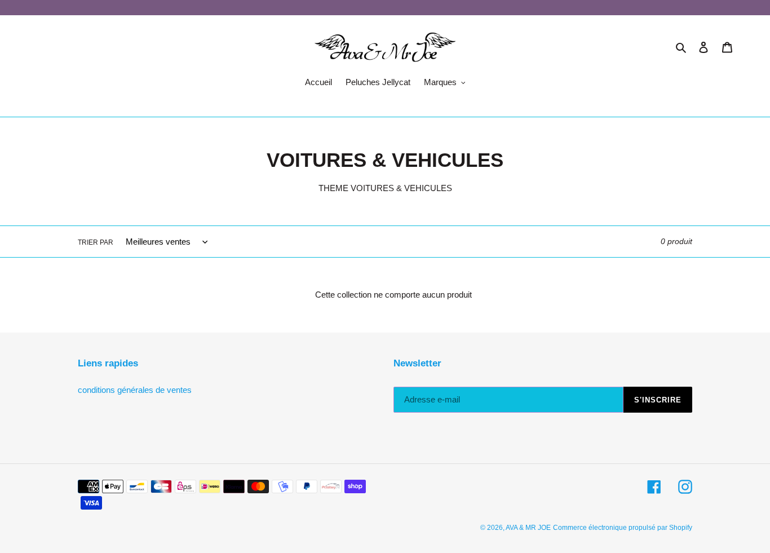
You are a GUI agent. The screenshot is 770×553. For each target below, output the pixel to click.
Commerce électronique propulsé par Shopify (622, 528)
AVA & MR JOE (528, 528)
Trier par (95, 242)
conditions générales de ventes (135, 390)
